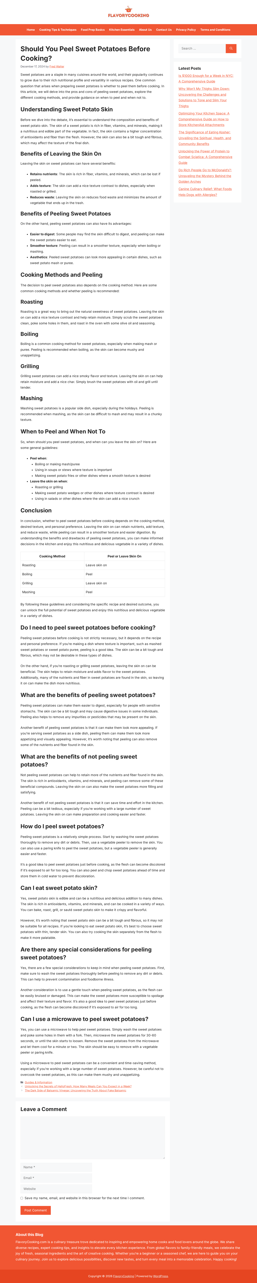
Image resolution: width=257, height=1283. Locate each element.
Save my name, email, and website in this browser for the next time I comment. (85, 1198)
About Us (145, 29)
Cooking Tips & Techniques (57, 29)
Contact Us (164, 29)
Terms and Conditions (215, 29)
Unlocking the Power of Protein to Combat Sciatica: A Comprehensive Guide (205, 157)
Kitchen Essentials (122, 29)
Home (31, 29)
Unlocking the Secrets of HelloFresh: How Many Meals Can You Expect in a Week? (78, 1086)
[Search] (231, 48)
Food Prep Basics (93, 29)
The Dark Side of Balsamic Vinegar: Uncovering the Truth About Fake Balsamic (75, 1090)
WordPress (160, 1276)
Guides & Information (38, 1082)
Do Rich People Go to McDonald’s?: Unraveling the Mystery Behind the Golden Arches (205, 175)
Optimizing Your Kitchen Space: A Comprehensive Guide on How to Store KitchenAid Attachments (204, 119)
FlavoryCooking (123, 1276)
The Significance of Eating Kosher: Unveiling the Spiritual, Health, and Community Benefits (205, 138)
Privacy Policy (186, 29)
